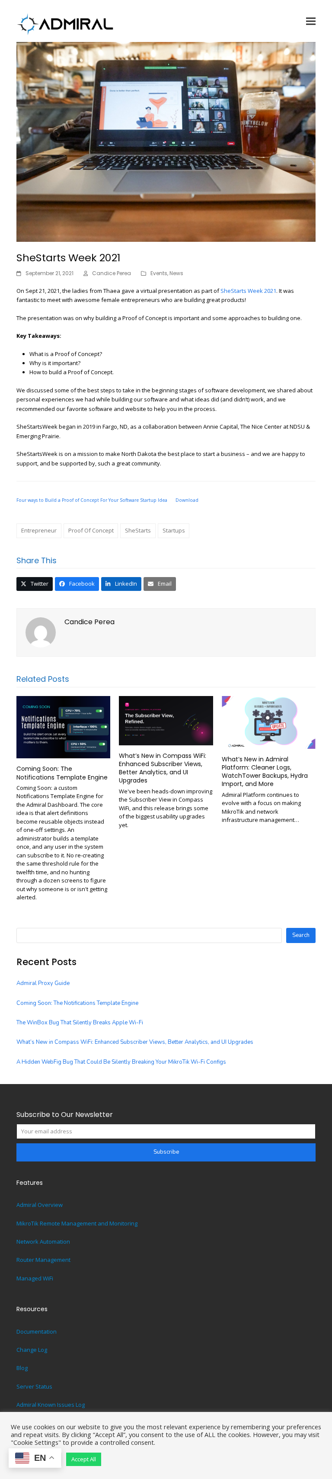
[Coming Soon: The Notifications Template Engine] (63, 726)
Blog (22, 1368)
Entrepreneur (39, 530)
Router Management (43, 1260)
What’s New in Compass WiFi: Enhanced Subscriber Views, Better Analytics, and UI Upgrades (162, 768)
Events (158, 273)
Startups (174, 530)
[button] (311, 21)
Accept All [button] (83, 1459)
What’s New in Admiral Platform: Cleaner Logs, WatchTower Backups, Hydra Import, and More (265, 772)
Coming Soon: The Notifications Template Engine (62, 772)
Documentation (36, 1331)
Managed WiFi (34, 1278)
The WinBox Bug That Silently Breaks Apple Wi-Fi (79, 1023)
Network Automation (43, 1241)
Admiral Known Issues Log (50, 1404)
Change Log (31, 1350)
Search (301, 935)
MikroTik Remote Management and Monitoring (76, 1223)
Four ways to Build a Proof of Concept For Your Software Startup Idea (91, 500)
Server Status (34, 1386)
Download (187, 500)
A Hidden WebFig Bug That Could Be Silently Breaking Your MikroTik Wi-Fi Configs (121, 1062)
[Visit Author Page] (41, 631)
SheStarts (138, 530)
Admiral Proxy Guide (43, 983)
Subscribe (166, 1152)
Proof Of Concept (91, 530)
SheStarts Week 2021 (248, 291)
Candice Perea (111, 273)
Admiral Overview (39, 1205)
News (176, 273)
